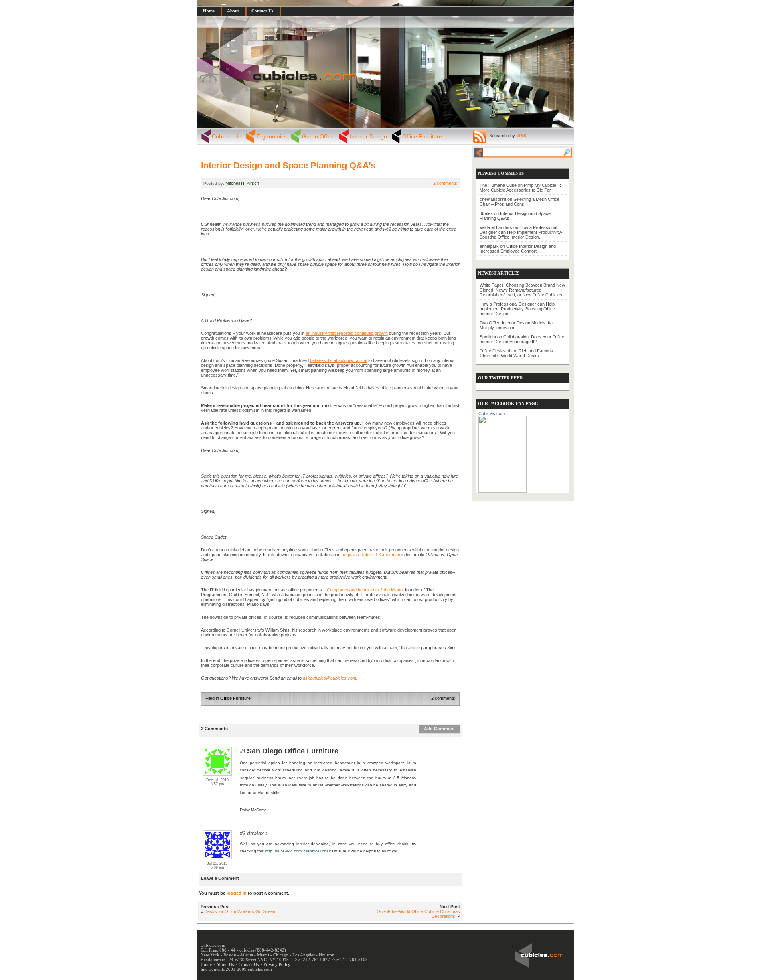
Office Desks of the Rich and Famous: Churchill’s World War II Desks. (517, 353)
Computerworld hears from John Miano (365, 589)
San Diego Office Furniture (292, 751)
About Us (225, 964)
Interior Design (368, 136)
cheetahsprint (493, 199)
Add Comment (439, 728)
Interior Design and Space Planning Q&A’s (288, 165)
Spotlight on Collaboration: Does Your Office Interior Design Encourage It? (522, 339)
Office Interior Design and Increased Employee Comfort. (518, 248)
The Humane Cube (498, 185)
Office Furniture (422, 136)
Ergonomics (272, 136)
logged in (237, 893)
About (233, 10)
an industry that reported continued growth (347, 333)
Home (209, 10)
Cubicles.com (491, 413)
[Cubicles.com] (502, 452)
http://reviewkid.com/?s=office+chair (298, 851)
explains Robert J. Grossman (371, 554)
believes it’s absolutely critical (338, 360)
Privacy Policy (276, 964)
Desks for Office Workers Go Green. (240, 911)
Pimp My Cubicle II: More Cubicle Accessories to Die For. (520, 187)
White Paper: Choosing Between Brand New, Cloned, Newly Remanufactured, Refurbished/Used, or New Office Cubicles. (523, 290)
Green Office (318, 136)
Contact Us (262, 10)
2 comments (445, 183)
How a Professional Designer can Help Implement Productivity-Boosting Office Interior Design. (521, 232)
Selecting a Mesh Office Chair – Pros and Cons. (519, 202)
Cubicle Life (226, 136)
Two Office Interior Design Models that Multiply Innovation (517, 325)
